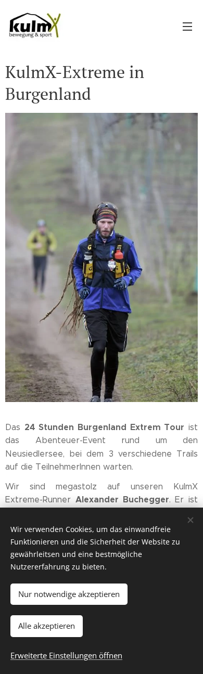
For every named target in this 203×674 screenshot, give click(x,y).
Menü (187, 26)
